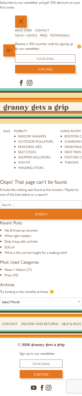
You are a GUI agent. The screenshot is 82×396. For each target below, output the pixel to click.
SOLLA (9, 246)
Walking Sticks (31, 167)
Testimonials (60, 35)
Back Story (23, 30)
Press (43, 35)
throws (72, 162)
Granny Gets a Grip (36, 106)
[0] (77, 50)
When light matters (17, 235)
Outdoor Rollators (35, 141)
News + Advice (26, 35)
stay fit (24, 162)
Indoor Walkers (32, 136)
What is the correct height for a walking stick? (35, 252)
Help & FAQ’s (71, 323)
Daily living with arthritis (21, 241)
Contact (42, 30)
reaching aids (30, 146)
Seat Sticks (27, 151)
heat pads (73, 151)
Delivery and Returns (39, 323)
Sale (6, 130)
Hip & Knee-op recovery (21, 230)
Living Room (70, 130)
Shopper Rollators (34, 157)
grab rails (73, 146)
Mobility (21, 130)
